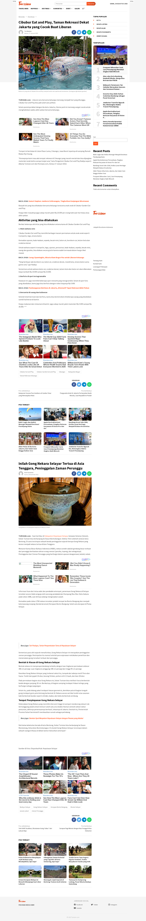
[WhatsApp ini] (89, 32)
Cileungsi (62, 372)
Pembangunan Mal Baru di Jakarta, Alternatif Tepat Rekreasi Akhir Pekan (59, 288)
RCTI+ (99, 20)
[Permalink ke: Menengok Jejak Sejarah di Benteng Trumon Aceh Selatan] (55, 871)
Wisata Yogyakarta (104, 32)
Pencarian (91, 4)
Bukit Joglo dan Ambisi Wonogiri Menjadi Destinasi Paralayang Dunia (29, 424)
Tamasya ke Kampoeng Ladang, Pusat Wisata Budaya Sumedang (80, 882)
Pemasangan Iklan (99, 270)
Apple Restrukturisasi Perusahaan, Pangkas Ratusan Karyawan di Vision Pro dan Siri (55, 425)
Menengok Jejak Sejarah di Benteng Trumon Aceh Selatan (55, 881)
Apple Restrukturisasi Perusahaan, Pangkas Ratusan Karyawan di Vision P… (113, 114)
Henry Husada (102, 36)
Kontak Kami (97, 264)
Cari (94, 137)
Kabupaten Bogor (74, 372)
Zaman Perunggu (37, 811)
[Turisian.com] (25, 3)
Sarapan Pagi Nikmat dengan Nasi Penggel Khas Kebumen (75, 828)
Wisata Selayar (75, 807)
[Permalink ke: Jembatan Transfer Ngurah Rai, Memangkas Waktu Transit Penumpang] (80, 438)
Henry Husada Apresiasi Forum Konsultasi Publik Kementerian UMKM (112, 124)
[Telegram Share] (84, 32)
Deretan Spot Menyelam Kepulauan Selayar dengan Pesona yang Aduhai (56, 718)
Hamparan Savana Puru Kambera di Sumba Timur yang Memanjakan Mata (35, 393)
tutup (14, 1)
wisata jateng (102, 24)
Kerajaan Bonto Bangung (59, 807)
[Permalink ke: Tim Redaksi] (21, 32)
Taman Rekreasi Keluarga (28, 376)
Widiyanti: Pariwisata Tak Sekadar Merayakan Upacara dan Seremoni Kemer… (114, 87)
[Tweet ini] (79, 32)
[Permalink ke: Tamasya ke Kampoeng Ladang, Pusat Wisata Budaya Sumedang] (80, 871)
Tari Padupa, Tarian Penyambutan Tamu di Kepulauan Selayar (52, 645)
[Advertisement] (55, 183)
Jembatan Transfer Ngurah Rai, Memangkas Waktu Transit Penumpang (79, 449)
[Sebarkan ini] (74, 32)
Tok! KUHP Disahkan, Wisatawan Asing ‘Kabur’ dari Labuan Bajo (35, 828)
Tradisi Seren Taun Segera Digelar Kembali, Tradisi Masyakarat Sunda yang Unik (79, 859)
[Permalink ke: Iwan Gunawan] (21, 473)
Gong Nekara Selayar (40, 807)
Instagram (114, 905)
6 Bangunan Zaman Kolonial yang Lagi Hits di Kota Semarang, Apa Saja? (54, 859)
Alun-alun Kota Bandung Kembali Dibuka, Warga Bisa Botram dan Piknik (113, 78)
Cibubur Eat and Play (27, 372)
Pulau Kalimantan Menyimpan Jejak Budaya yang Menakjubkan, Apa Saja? (30, 859)
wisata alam (101, 28)
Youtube (79, 908)
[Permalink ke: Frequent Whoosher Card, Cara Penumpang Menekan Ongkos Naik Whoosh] (55, 438)
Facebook (79, 905)
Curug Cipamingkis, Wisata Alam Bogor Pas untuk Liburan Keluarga (56, 257)
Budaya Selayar (25, 807)
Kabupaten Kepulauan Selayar (56, 536)
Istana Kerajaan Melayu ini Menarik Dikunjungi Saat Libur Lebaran (30, 882)
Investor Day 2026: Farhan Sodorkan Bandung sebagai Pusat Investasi (114, 96)
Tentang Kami (97, 261)
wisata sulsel (24, 811)
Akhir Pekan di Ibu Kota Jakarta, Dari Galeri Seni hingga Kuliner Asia (28, 449)
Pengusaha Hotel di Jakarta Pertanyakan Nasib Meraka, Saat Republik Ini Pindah (76, 393)
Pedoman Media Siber (26, 905)
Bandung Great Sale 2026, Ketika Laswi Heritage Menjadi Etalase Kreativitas (79, 424)
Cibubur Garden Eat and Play (46, 372)
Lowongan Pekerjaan (100, 267)
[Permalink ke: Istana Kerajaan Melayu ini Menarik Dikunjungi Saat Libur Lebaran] (30, 871)
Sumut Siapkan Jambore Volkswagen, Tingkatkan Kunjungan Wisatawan (59, 201)
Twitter (96, 905)
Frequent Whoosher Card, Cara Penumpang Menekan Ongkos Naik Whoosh (54, 449)
